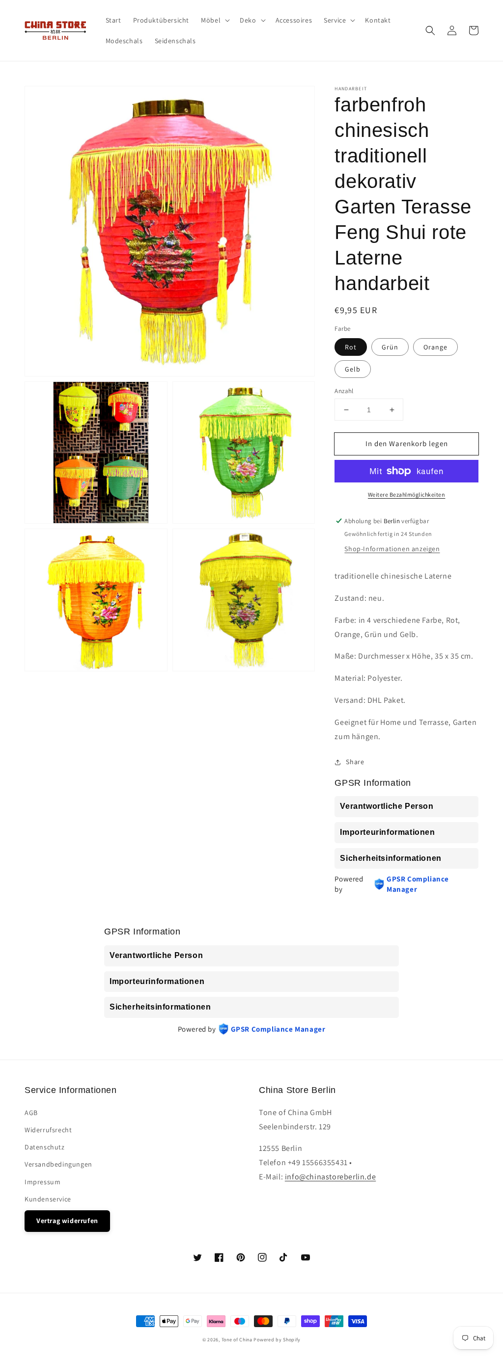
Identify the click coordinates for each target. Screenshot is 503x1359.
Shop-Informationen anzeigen (392, 548)
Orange (435, 347)
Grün (390, 347)
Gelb (353, 369)
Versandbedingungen (58, 1164)
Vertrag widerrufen (67, 1220)
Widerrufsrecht (48, 1129)
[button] (430, 30)
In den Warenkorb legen (406, 443)
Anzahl (344, 391)
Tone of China (237, 1339)
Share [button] (355, 761)
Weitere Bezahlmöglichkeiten (407, 494)
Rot (351, 347)
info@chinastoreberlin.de (330, 1177)
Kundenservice (48, 1199)
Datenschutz (45, 1147)
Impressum (42, 1181)
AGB (31, 1112)
